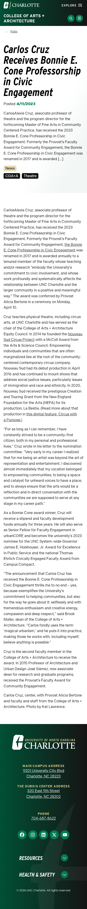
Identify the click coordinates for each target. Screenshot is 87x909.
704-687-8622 (43, 818)
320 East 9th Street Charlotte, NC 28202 (43, 794)
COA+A (11, 176)
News (10, 168)
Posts (13, 31)
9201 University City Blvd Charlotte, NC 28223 (43, 774)
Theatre (30, 176)
